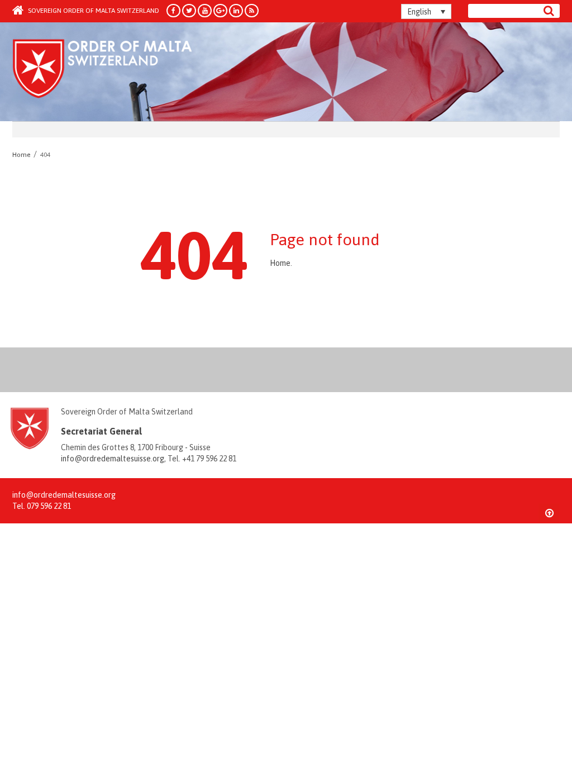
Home (280, 263)
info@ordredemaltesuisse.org (112, 458)
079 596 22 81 (49, 506)
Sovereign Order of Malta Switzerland (92, 11)
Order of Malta (116, 72)
